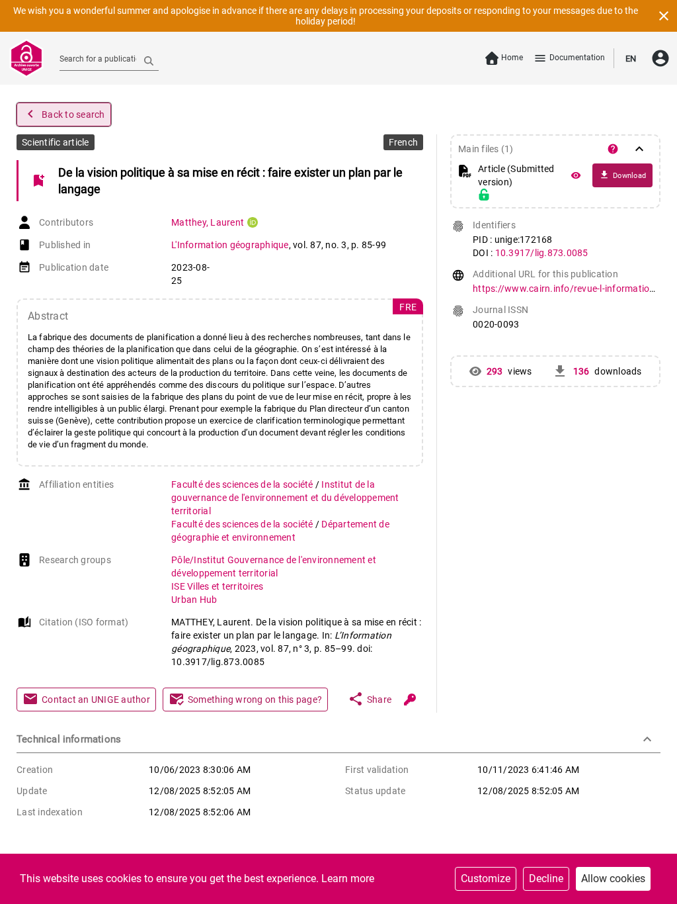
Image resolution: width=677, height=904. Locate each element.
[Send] (149, 60)
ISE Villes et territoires (217, 586)
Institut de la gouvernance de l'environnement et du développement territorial (285, 497)
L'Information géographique (230, 245)
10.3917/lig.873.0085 (541, 253)
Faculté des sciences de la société (243, 484)
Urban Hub (194, 599)
